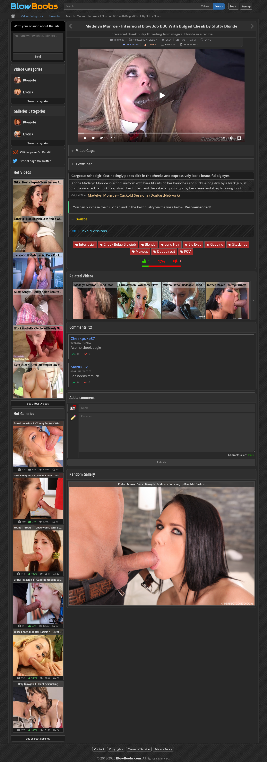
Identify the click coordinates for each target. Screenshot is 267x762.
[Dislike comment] (85, 353)
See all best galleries (38, 738)
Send (38, 56)
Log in (233, 6)
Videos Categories (28, 69)
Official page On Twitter (35, 161)
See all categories (37, 101)
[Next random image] (251, 543)
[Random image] (61, 446)
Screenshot (191, 44)
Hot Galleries (24, 413)
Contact (99, 749)
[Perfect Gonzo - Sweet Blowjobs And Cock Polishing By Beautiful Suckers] (161, 543)
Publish (161, 462)
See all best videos (38, 403)
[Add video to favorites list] (114, 314)
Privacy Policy (163, 749)
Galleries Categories (30, 111)
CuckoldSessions (92, 231)
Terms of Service (139, 749)
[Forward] (253, 300)
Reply (249, 337)
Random (170, 44)
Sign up (246, 6)
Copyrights (116, 749)
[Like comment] (74, 353)
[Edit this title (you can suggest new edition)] (246, 26)
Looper (152, 44)
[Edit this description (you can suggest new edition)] (250, 176)
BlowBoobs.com (128, 758)
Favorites (133, 44)
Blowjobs (119, 39)
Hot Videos (22, 172)
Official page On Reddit (35, 152)
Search (219, 6)
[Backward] (69, 300)
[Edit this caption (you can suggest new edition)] (252, 34)
